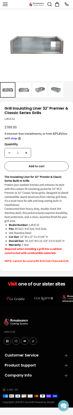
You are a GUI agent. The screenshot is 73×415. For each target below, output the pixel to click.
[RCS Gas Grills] (36, 4)
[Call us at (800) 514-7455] (66, 4)
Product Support (20, 365)
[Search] (49, 4)
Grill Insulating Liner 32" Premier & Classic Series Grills (36, 110)
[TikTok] (33, 341)
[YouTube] (24, 341)
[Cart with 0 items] (57, 4)
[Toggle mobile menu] (15, 4)
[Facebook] (7, 341)
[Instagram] (16, 341)
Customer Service (21, 355)
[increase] (26, 153)
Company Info (18, 375)
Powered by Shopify (44, 402)
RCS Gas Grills (27, 402)
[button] (63, 405)
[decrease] (9, 153)
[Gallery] (36, 54)
